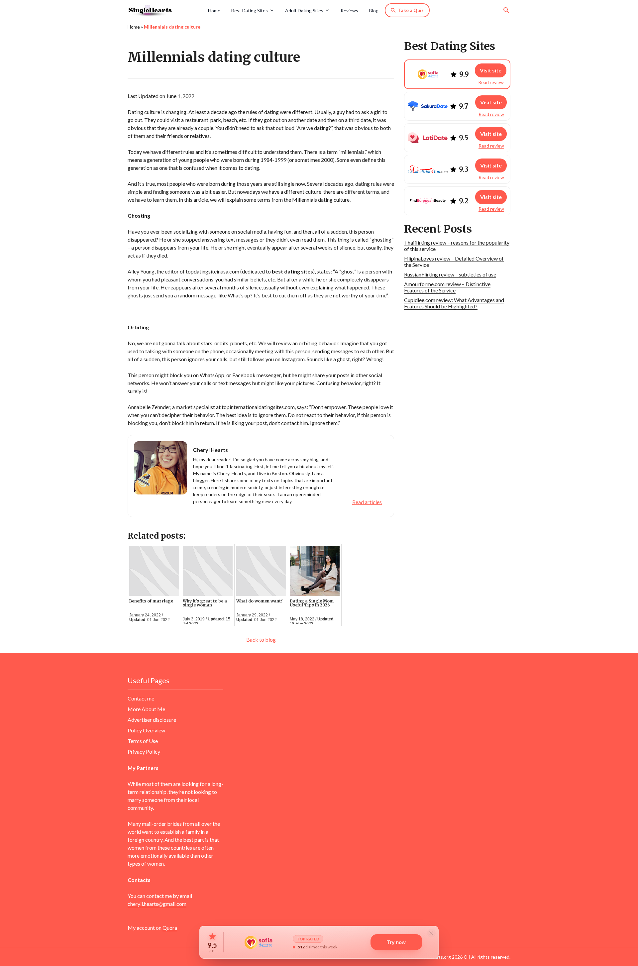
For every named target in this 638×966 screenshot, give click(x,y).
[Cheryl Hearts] (165, 10)
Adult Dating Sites (304, 10)
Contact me (141, 698)
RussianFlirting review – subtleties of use (450, 274)
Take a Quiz (411, 10)
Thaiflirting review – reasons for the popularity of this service (456, 245)
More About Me (146, 709)
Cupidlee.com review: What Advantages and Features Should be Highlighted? (454, 303)
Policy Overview (146, 730)
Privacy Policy (144, 751)
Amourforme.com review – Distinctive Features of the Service (447, 287)
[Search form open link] (506, 10)
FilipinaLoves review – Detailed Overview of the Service (454, 261)
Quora (169, 927)
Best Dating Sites (249, 10)
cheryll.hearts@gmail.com (157, 904)
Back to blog (261, 639)
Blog (373, 10)
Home (214, 10)
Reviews (349, 10)
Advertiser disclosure (152, 719)
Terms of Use (143, 741)
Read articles (367, 502)
